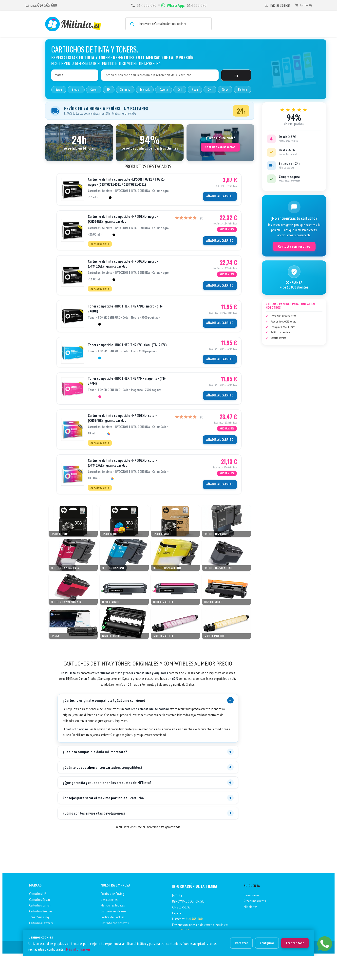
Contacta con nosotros (294, 246)
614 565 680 (47, 5)
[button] (79, 142)
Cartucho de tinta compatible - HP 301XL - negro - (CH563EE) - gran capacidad (123, 219)
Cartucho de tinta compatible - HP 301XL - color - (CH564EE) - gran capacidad (122, 418)
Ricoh (195, 89)
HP (108, 89)
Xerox (225, 89)
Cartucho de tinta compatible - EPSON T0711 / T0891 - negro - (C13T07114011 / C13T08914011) (126, 182)
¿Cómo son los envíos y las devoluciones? (94, 813)
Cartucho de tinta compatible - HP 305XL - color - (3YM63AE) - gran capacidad (122, 463)
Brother (76, 89)
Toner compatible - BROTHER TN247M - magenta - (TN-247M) (127, 381)
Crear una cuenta (255, 901)
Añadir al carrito (219, 196)
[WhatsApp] (324, 943)
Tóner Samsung (39, 917)
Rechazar (241, 943)
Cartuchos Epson (39, 899)
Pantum (242, 89)
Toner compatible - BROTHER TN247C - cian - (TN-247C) (127, 344)
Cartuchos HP (37, 893)
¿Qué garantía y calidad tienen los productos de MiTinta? (107, 782)
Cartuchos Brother (40, 911)
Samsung (125, 89)
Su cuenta (252, 886)
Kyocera (163, 89)
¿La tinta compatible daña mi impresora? (95, 751)
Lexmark (145, 89)
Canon (93, 89)
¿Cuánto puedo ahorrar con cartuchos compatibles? (102, 767)
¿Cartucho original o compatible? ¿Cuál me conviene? (104, 700)
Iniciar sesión (252, 895)
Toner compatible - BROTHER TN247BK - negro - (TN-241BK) (126, 308)
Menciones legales (113, 905)
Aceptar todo (295, 943)
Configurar (267, 943)
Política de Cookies (112, 917)
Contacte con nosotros (220, 147)
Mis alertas (250, 907)
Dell (180, 89)
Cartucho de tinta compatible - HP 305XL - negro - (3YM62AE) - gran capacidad (123, 264)
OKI (210, 89)
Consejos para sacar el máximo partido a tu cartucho (103, 797)
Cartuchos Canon (40, 905)
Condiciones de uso (113, 911)
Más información (78, 949)
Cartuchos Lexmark (41, 923)
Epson (59, 89)
